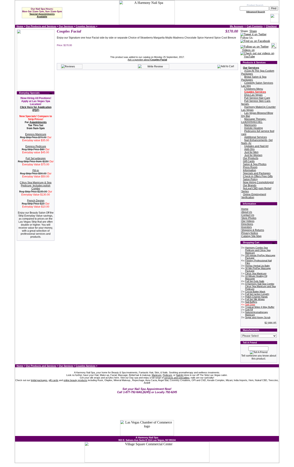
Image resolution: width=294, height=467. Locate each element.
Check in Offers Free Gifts (258, 176)
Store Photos (248, 218)
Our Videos (247, 221)
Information (249, 170)
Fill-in (35, 170)
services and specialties (176, 377)
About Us (246, 212)
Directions (247, 224)
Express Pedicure (35, 146)
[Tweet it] (253, 34)
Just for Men (251, 152)
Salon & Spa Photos (254, 164)
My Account (236, 26)
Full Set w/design (36, 158)
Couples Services (85, 26)
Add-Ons (249, 149)
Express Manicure (35, 134)
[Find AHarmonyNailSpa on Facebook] (255, 41)
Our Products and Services (41, 26)
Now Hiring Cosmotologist (258, 182)
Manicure (156, 375)
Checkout (271, 26)
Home (20, 26)
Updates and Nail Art (256, 146)
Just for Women (253, 155)
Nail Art (179, 375)
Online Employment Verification (253, 196)
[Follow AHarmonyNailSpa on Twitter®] (254, 46)
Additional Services (255, 137)
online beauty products (75, 380)
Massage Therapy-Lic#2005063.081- (253, 121)
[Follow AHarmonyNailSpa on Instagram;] (274, 46)
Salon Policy (250, 179)
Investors (246, 227)
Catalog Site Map (251, 236)
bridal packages (39, 380)
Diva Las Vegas (253, 94)
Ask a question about (147, 59)
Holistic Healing (253, 128)
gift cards (53, 380)
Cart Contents (255, 26)
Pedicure (167, 375)
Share (253, 31)
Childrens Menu (253, 88)
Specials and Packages (257, 173)
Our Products (250, 158)
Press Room (250, 167)
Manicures (250, 125)
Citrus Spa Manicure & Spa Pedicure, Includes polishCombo (35, 185)
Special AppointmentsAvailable (42, 15)
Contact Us (247, 215)
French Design (35, 200)
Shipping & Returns (252, 230)
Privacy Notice (249, 233)
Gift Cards (249, 161)
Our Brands (249, 185)
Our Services (66, 26)
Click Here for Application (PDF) (35, 109)
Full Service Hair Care (257, 97)
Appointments (38, 122)
